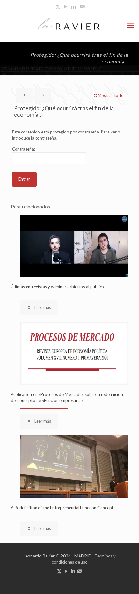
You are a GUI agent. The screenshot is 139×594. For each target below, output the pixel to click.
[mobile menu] (130, 25)
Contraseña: (23, 149)
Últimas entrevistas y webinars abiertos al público (57, 286)
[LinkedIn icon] (73, 6)
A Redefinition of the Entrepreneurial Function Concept (62, 507)
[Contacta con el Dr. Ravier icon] (82, 6)
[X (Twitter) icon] (57, 6)
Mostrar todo (110, 95)
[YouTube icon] (65, 6)
